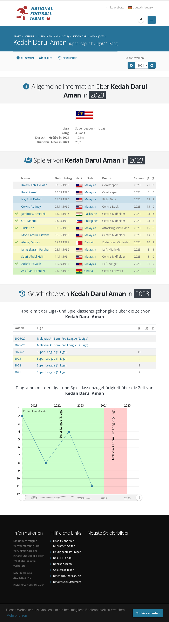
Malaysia (90, 185)
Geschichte (69, 58)
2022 (17, 365)
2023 (17, 358)
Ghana (88, 271)
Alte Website (116, 7)
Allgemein (27, 58)
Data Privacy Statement (67, 582)
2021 (17, 372)
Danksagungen (62, 564)
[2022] (131, 65)
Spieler (47, 58)
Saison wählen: (134, 58)
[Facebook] (141, 20)
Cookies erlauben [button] (148, 613)
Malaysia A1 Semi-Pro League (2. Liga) (62, 338)
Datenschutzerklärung (67, 576)
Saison (19, 328)
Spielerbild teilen (63, 570)
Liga (40, 328)
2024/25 (19, 352)
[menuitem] (80, 497)
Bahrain (89, 242)
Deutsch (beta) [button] (141, 7)
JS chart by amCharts (34, 411)
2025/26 (19, 345)
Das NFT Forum (62, 558)
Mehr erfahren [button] (17, 615)
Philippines (91, 221)
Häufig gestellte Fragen (67, 552)
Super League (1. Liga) (52, 352)
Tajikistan (90, 214)
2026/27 (19, 338)
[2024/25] (152, 65)
